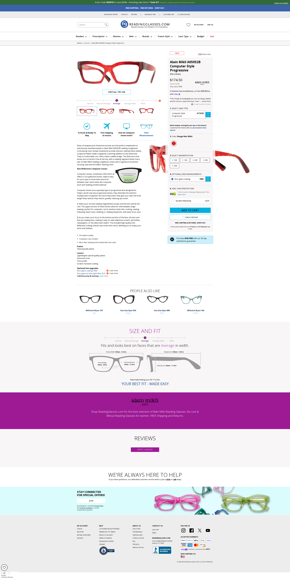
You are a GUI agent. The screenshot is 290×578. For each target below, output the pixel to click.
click (168, 479)
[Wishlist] (188, 25)
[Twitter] (199, 533)
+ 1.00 (174, 160)
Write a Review (175, 74)
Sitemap (102, 544)
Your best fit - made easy (145, 383)
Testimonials (137, 532)
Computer (86, 43)
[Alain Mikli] (202, 83)
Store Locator (138, 538)
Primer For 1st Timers (107, 532)
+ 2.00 (194, 160)
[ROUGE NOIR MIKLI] (174, 143)
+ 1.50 (184, 160)
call (174, 479)
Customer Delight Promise (109, 529)
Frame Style (164, 36)
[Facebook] (191, 533)
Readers (80, 36)
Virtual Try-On (116, 92)
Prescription (98, 36)
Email (154, 533)
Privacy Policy (99, 506)
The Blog (124, 14)
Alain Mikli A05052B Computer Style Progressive (108, 43)
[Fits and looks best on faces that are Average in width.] (116, 104)
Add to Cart (190, 210)
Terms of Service (105, 538)
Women (117, 36)
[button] (190, 115)
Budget (200, 36)
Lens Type (183, 36)
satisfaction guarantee (186, 241)
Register (80, 532)
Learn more (182, 194)
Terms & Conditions (86, 508)
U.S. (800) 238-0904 (184, 14)
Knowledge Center (110, 14)
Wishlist (80, 538)
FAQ (134, 541)
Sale (212, 36)
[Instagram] (183, 533)
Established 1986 (150, 14)
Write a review (145, 449)
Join (91, 500)
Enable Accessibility (281, 3)
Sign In (79, 529)
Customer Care (168, 14)
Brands (145, 36)
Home (79, 43)
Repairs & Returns (84, 535)
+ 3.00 (174, 166)
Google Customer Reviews (202, 104)
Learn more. (103, 276)
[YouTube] (208, 533)
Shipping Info (138, 535)
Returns (134, 14)
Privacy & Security (106, 535)
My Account (199, 25)
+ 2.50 (205, 160)
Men (131, 36)
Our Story (136, 529)
